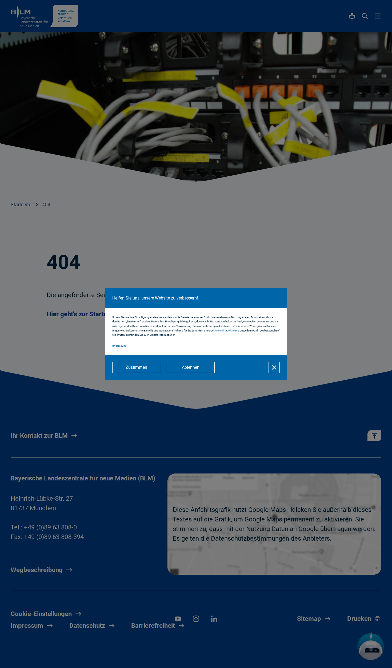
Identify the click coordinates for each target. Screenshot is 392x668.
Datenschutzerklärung (226, 330)
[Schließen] (274, 367)
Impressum (119, 345)
